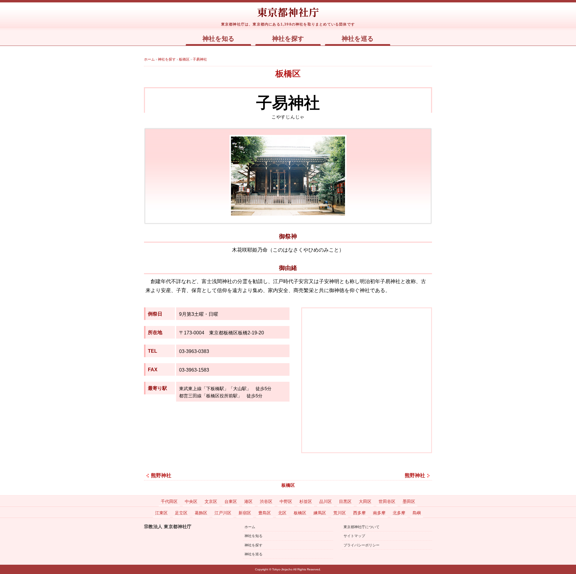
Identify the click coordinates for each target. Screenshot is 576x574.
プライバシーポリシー (362, 545)
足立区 (181, 512)
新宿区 (244, 512)
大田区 (365, 501)
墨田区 (409, 501)
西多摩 (359, 512)
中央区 (191, 501)
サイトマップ (354, 536)
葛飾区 (201, 512)
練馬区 (320, 512)
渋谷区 (266, 501)
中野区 (286, 501)
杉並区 (305, 501)
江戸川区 (222, 512)
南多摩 (379, 512)
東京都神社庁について (362, 527)
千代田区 (169, 501)
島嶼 (416, 512)
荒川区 (339, 512)
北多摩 (399, 512)
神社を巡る (358, 38)
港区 (248, 501)
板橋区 (288, 73)
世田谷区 (387, 501)
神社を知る (218, 38)
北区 (282, 512)
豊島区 (264, 512)
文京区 (211, 501)
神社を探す (288, 38)
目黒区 (345, 501)
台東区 (230, 501)
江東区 (161, 512)
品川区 (325, 501)
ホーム (249, 527)
